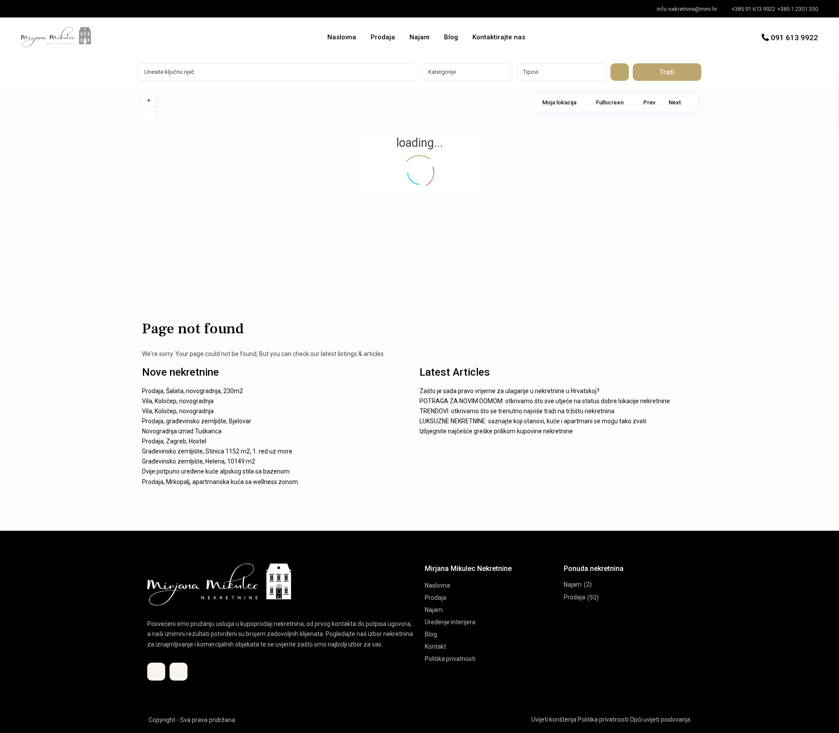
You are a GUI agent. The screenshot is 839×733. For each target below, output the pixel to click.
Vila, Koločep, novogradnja (178, 401)
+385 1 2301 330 (797, 9)
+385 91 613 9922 (753, 9)
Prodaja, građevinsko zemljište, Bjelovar (196, 421)
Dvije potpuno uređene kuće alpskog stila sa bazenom (216, 471)
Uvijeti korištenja (553, 719)
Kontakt (435, 646)
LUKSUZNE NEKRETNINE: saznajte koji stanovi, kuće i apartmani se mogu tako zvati (533, 421)
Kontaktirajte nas (498, 37)
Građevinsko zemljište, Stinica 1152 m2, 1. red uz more (217, 451)
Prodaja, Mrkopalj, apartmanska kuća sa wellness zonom (220, 481)
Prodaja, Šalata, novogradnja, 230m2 (192, 390)
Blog (451, 37)
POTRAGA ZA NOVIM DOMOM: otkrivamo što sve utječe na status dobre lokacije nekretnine (545, 401)
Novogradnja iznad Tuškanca (182, 431)
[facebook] (30, 8)
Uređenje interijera (450, 622)
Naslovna (341, 37)
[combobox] (467, 72)
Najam (419, 37)
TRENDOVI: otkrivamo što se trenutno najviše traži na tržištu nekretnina (517, 411)
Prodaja (383, 37)
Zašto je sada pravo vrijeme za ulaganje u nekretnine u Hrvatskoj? (510, 390)
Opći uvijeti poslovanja (660, 719)
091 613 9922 (794, 37)
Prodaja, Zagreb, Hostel (174, 441)
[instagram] (48, 8)
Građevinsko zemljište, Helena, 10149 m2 (198, 461)
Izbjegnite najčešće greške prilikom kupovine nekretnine (496, 431)
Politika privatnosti (450, 658)
